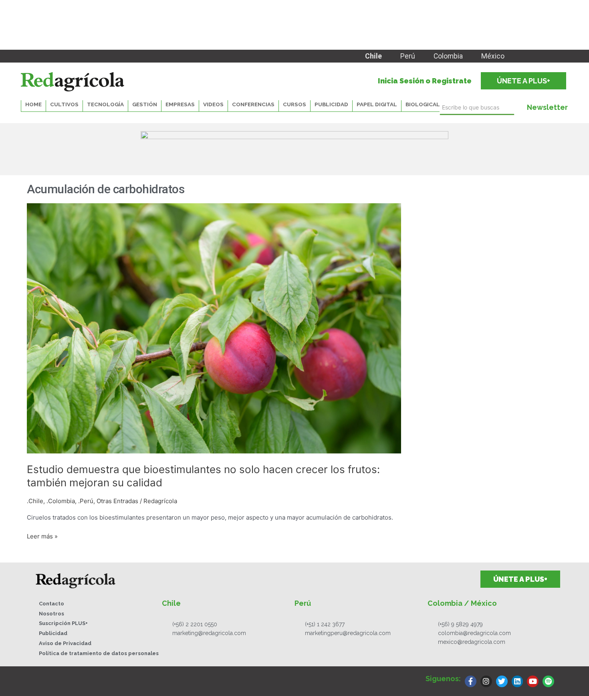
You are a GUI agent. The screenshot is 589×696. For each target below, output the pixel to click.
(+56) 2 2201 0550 (194, 624)
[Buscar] (516, 107)
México (492, 56)
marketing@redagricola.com (209, 633)
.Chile (35, 501)
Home (33, 104)
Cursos (294, 104)
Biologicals (424, 104)
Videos (213, 104)
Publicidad (331, 104)
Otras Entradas (117, 501)
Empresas (180, 104)
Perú (407, 56)
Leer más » (42, 536)
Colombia (448, 56)
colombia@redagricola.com (474, 633)
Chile (373, 56)
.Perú (85, 501)
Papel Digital (377, 104)
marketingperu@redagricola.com (348, 633)
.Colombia (60, 501)
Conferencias (253, 104)
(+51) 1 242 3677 (325, 624)
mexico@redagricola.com (471, 642)
